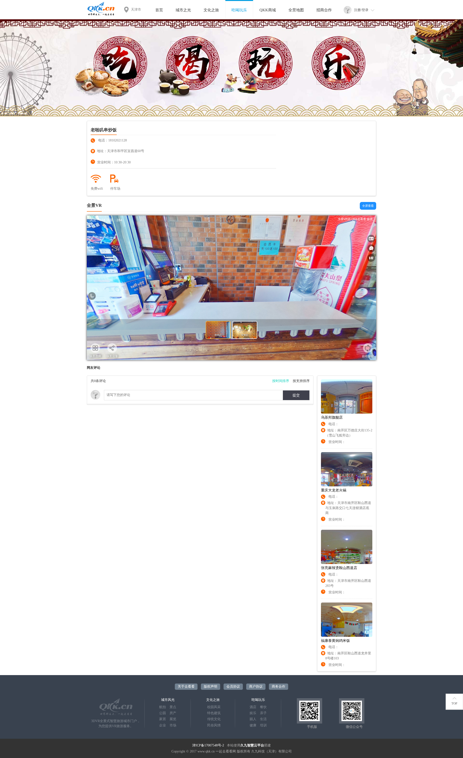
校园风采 (214, 707)
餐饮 (263, 707)
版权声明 (210, 686)
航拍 (162, 707)
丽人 (253, 719)
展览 (173, 719)
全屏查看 (368, 206)
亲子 (263, 713)
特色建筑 (214, 713)
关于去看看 (186, 686)
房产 (173, 713)
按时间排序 (280, 381)
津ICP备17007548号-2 (208, 745)
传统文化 (214, 719)
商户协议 (256, 686)
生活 (263, 719)
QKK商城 (267, 10)
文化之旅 (211, 10)
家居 (162, 719)
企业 (162, 725)
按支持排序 (301, 381)
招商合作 (324, 10)
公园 (162, 713)
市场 (173, 725)
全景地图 (296, 10)
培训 (263, 725)
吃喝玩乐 (239, 10)
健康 (253, 725)
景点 (173, 707)
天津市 (136, 9)
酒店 (253, 707)
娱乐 (253, 713)
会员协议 (233, 686)
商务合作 (278, 686)
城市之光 (183, 10)
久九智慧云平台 (252, 745)
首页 (159, 10)
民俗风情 (214, 725)
